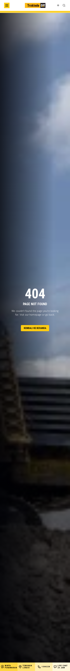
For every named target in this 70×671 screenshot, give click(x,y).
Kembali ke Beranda (35, 328)
